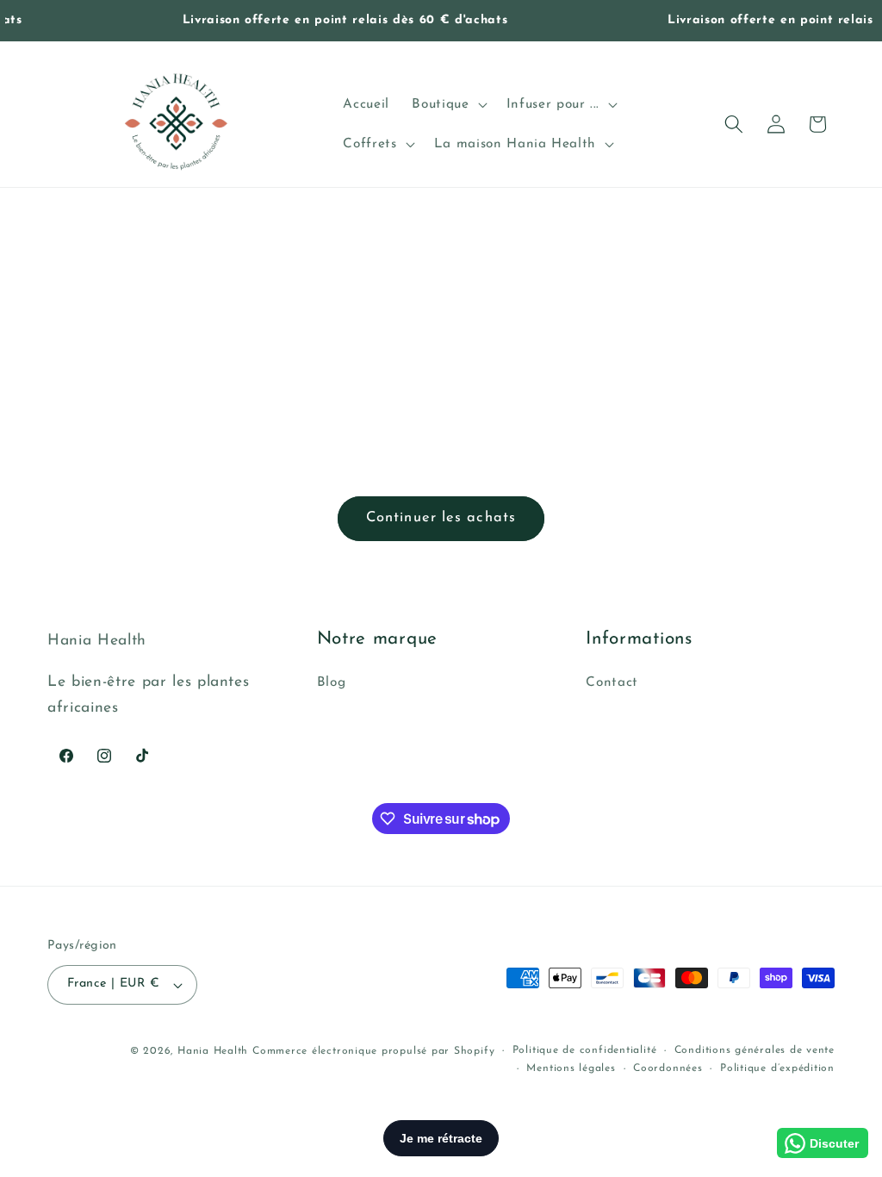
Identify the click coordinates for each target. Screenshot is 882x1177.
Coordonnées (667, 1068)
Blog (331, 682)
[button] (447, 104)
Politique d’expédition (777, 1068)
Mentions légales (570, 1068)
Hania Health (212, 1051)
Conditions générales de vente (754, 1050)
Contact (612, 682)
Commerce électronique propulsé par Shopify (373, 1051)
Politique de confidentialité (584, 1050)
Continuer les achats (441, 518)
